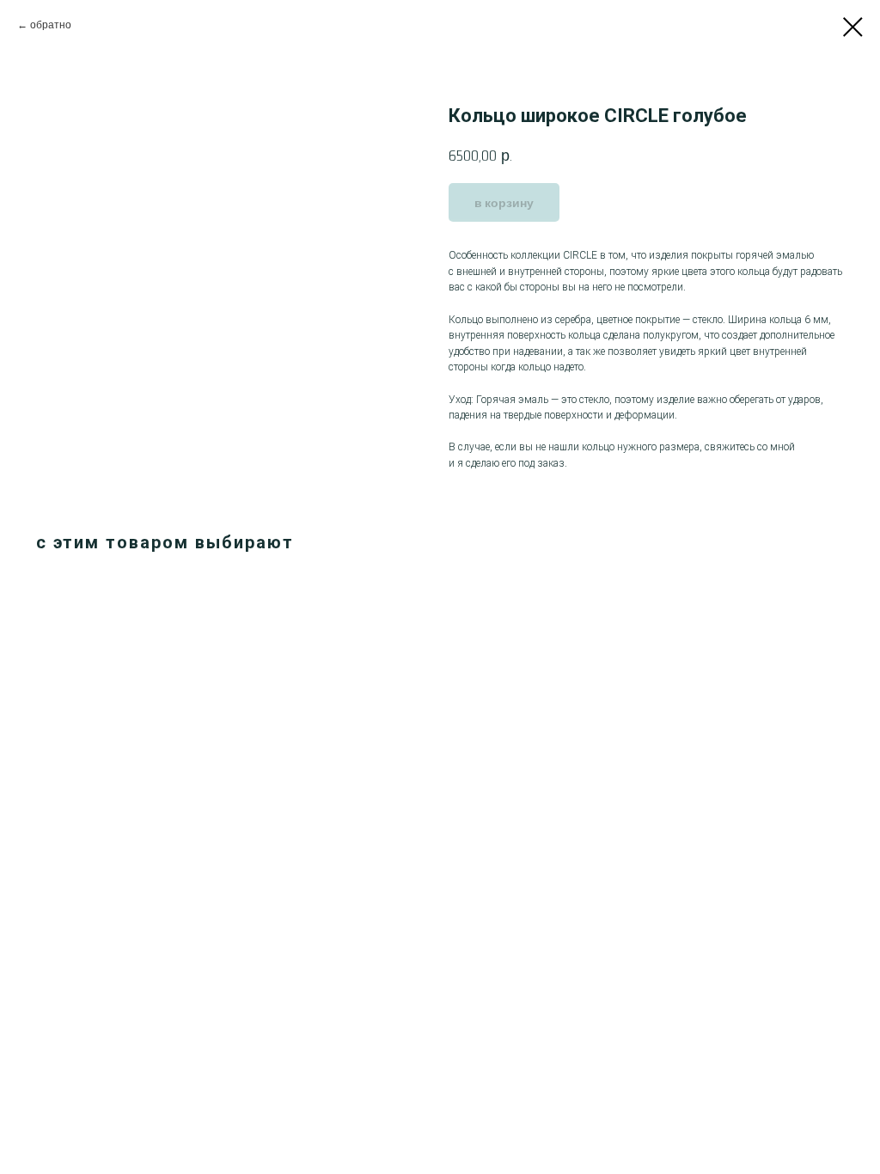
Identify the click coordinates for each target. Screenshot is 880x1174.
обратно (50, 25)
